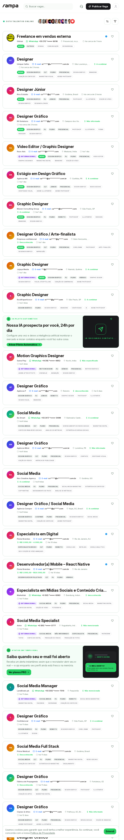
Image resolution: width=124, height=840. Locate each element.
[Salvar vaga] (112, 36)
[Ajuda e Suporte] (81, 6)
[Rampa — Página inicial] (10, 6)
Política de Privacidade (42, 833)
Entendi (110, 831)
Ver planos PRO (17, 672)
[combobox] (107, 21)
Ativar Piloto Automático (23, 344)
